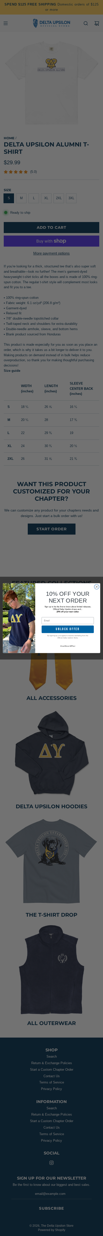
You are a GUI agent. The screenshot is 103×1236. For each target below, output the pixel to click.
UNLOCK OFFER (68, 629)
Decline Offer (67, 645)
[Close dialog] (96, 586)
